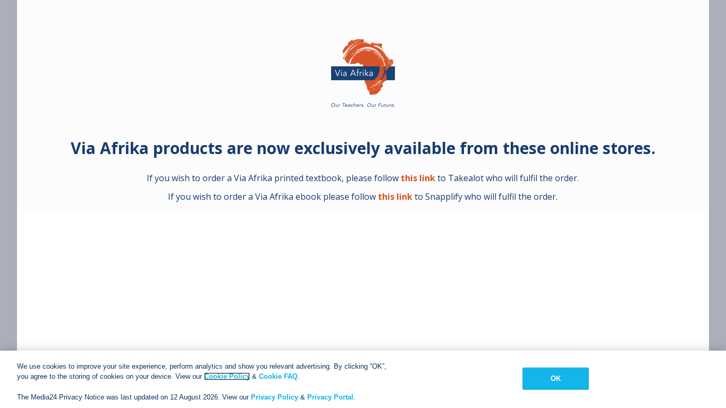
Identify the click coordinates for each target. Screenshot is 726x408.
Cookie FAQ (278, 376)
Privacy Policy (274, 397)
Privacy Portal (330, 397)
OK (556, 378)
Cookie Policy (227, 376)
